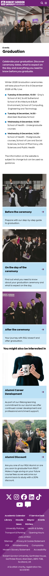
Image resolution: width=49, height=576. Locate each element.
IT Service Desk (36, 516)
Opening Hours (36, 533)
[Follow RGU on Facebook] (24, 499)
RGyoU (30, 520)
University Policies (15, 528)
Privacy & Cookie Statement (31, 541)
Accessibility (40, 550)
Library (8, 520)
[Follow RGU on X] (9, 499)
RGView (29, 524)
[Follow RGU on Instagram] (16, 499)
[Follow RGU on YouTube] (19, 506)
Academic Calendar (15, 516)
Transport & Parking (15, 533)
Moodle (19, 520)
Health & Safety (35, 528)
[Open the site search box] (42, 3)
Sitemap (8, 541)
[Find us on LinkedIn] (31, 499)
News (18, 524)
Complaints (37, 545)
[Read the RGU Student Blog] (28, 506)
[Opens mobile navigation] (46, 3)
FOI (7, 545)
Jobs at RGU (24, 537)
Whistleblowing (20, 545)
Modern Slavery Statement (16, 550)
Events (41, 520)
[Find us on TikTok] (38, 499)
